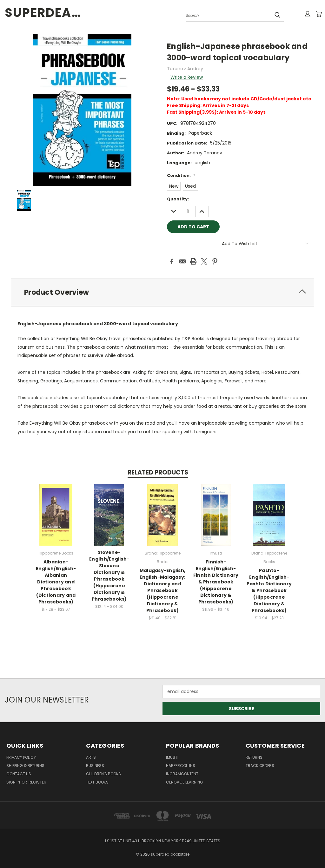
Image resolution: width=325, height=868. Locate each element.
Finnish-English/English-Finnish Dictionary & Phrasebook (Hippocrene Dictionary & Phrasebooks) (216, 582)
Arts (91, 757)
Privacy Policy (21, 757)
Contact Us (18, 774)
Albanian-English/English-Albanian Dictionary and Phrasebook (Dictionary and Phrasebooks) (56, 582)
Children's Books (103, 774)
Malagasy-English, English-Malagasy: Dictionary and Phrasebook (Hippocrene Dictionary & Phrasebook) (162, 590)
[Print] (193, 261)
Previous (315, 848)
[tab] (162, 292)
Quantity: (178, 199)
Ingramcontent (182, 774)
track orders (260, 765)
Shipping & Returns (25, 765)
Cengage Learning (184, 782)
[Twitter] (204, 261)
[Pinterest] (215, 261)
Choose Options (56, 520)
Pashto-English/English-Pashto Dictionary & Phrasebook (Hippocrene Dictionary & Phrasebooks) (269, 590)
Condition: (181, 175)
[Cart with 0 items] (318, 14)
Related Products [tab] (158, 472)
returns (254, 757)
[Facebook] (172, 261)
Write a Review (186, 77)
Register (37, 782)
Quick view (56, 508)
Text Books (97, 782)
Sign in (13, 782)
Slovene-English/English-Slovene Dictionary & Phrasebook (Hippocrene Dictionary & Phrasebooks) (109, 575)
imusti (172, 757)
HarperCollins (180, 765)
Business (95, 765)
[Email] (182, 261)
